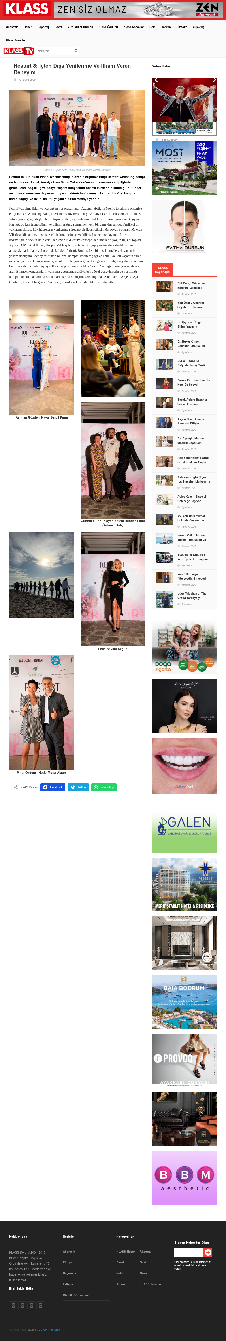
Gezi (143, 1262)
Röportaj (43, 27)
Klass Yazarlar (15, 40)
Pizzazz (181, 27)
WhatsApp (107, 787)
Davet (58, 27)
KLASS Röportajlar (162, 269)
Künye (67, 1262)
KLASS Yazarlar (150, 1284)
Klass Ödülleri (108, 27)
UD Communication (50, 1329)
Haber (28, 27)
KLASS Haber (125, 1252)
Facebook (56, 787)
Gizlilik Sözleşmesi (76, 1295)
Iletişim (68, 1284)
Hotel (152, 27)
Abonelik (69, 1252)
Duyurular (69, 1273)
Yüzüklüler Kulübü (80, 27)
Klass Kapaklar (134, 27)
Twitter (82, 787)
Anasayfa (12, 27)
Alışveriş (198, 27)
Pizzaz (120, 1284)
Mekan (166, 27)
